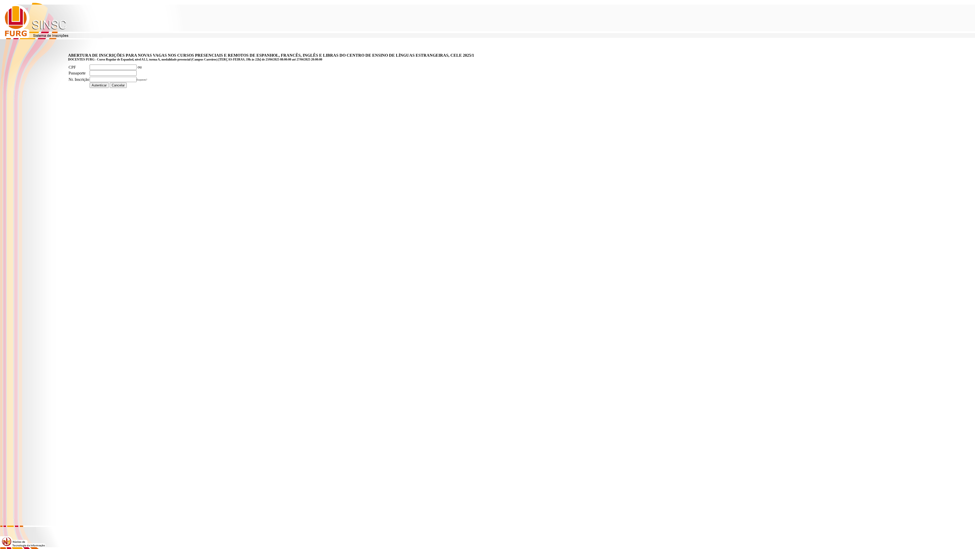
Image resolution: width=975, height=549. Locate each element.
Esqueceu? (142, 79)
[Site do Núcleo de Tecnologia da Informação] (22, 546)
